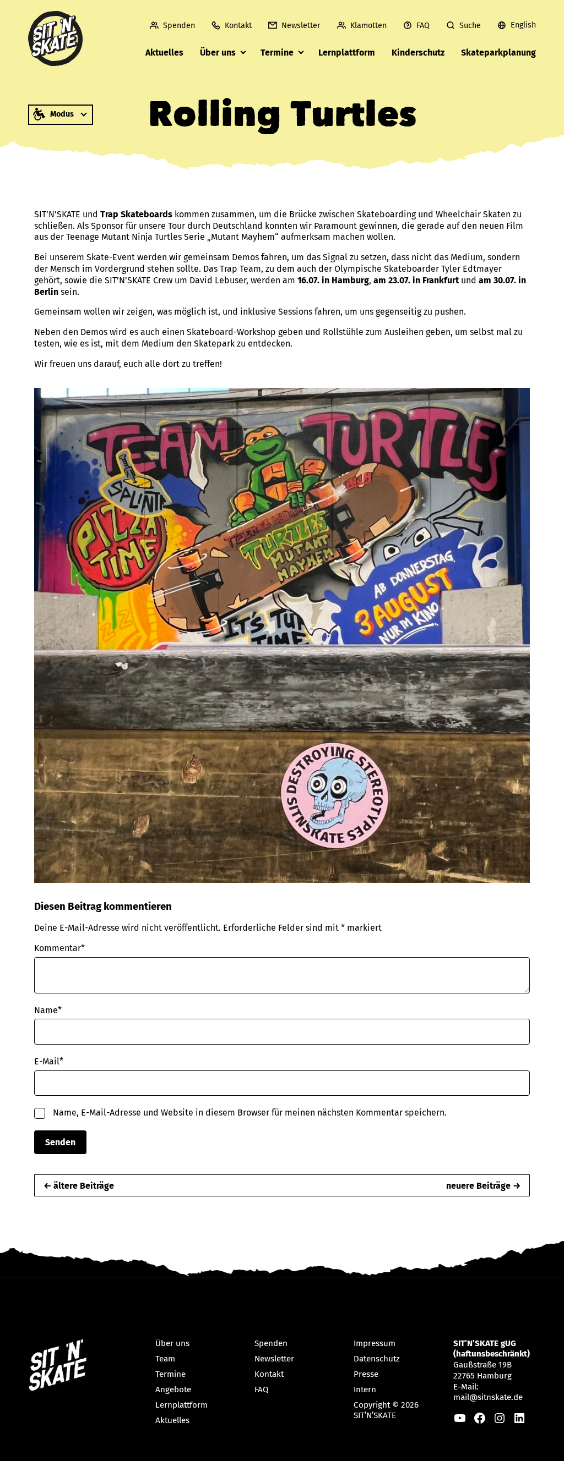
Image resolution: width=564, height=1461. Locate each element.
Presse (366, 1374)
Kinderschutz (418, 52)
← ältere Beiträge (79, 1185)
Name (48, 1010)
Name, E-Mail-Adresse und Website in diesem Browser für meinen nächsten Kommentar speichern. (250, 1112)
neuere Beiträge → (483, 1185)
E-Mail (48, 1061)
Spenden (179, 25)
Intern (365, 1389)
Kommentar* (59, 948)
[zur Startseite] (55, 38)
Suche (470, 25)
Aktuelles (164, 52)
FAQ (423, 25)
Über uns (218, 52)
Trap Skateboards (136, 214)
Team (165, 1359)
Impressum (374, 1343)
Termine (277, 52)
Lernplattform (346, 52)
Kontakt (238, 25)
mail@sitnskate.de (488, 1397)
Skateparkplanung (498, 52)
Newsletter (301, 25)
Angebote (173, 1389)
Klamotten (368, 25)
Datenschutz (377, 1359)
